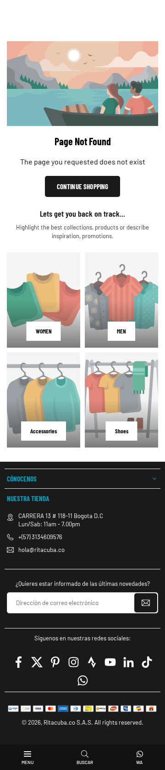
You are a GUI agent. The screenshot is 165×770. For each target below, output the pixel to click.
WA (139, 762)
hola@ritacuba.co (41, 549)
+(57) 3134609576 (40, 537)
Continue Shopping (83, 186)
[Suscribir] (145, 603)
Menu (27, 762)
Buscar (85, 762)
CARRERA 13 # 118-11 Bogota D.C (60, 515)
